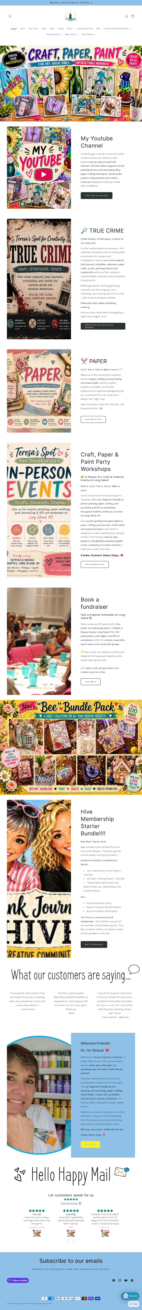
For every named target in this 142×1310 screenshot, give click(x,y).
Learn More (90, 682)
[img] (71, 1199)
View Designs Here (95, 564)
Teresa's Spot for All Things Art (25, 1303)
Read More (90, 1144)
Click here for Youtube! (96, 195)
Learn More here (93, 419)
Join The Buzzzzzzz (94, 944)
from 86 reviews (69, 1203)
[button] (10, 16)
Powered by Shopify (44, 1303)
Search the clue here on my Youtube (99, 326)
